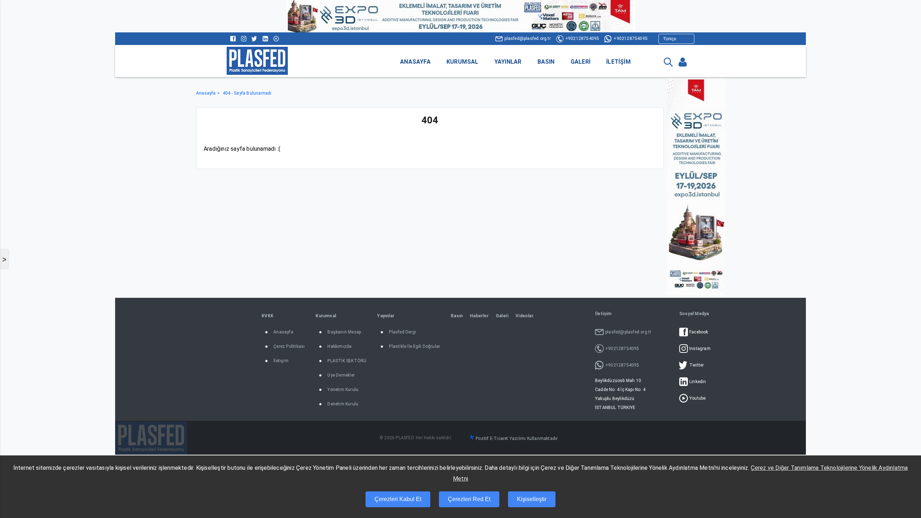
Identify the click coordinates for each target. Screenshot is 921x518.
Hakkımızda (339, 346)
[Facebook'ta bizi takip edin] (233, 38)
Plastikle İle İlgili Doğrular (414, 346)
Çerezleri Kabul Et (398, 499)
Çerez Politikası (289, 346)
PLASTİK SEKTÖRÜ (346, 360)
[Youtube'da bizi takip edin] (276, 38)
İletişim (618, 61)
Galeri (580, 61)
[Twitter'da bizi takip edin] (254, 38)
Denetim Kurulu (342, 403)
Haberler (479, 315)
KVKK (267, 315)
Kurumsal (462, 61)
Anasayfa (415, 61)
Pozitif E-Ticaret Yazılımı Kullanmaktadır (517, 438)
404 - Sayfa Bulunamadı (247, 93)
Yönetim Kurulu (342, 389)
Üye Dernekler (341, 375)
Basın (546, 61)
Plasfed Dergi (402, 332)
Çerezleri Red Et (469, 499)
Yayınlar (508, 61)
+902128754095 (582, 38)
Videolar (525, 315)
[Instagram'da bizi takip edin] (243, 38)
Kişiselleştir (531, 499)
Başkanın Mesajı (344, 332)
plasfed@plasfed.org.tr (527, 38)
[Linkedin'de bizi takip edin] (265, 38)
